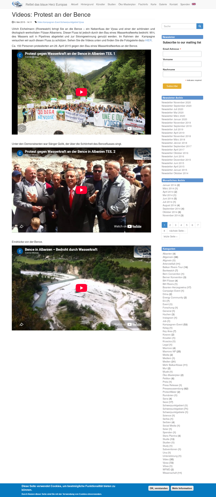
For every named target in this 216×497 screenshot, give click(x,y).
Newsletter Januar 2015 (174, 169)
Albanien (167, 253)
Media (166, 354)
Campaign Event (171, 290)
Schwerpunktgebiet (69, 22)
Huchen (167, 314)
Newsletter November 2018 (176, 136)
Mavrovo (167, 348)
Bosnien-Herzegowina (174, 287)
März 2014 (168, 188)
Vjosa (81, 22)
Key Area (167, 331)
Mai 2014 (168, 195)
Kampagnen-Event (51, 22)
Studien (112, 4)
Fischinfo (143, 4)
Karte (153, 4)
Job (165, 321)
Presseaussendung (173, 388)
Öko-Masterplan (127, 4)
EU (164, 300)
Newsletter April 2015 (173, 166)
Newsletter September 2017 (177, 146)
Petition (167, 378)
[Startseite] (19, 4)
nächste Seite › (177, 230)
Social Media (169, 425)
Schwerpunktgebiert (173, 405)
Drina (165, 294)
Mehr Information (182, 488)
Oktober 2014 (170, 212)
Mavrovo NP (169, 351)
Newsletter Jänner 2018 (174, 142)
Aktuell (74, 4)
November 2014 (171, 215)
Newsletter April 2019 (173, 132)
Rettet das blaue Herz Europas (46, 4)
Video (40, 22)
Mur (165, 368)
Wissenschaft (170, 472)
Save (165, 402)
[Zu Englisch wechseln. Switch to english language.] (193, 4)
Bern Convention (172, 273)
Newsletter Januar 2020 (174, 119)
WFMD (166, 469)
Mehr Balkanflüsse (172, 365)
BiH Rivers (168, 284)
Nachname (169, 69)
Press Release (170, 385)
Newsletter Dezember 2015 (176, 159)
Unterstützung (170, 456)
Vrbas (166, 466)
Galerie (163, 4)
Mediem (167, 358)
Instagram (168, 317)
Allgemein (168, 257)
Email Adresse (172, 49)
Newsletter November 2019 (176, 122)
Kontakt (174, 4)
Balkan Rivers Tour (173, 267)
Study (166, 445)
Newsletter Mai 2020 (173, 112)
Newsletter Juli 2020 (172, 109)
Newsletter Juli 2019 (172, 129)
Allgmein (167, 260)
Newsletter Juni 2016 (173, 156)
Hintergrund (87, 4)
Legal (166, 344)
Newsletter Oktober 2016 (175, 153)
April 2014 (168, 191)
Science (167, 415)
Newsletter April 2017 (173, 149)
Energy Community (173, 297)
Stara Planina (170, 435)
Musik (166, 371)
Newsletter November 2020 (176, 102)
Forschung (168, 307)
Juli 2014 (167, 201)
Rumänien (168, 395)
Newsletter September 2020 (177, 105)
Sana (165, 398)
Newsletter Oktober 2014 (175, 173)
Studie (166, 439)
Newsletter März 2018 (173, 139)
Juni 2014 (168, 198)
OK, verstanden (159, 488)
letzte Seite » (171, 236)
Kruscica (167, 341)
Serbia (166, 418)
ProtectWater (170, 391)
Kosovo (167, 334)
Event (166, 304)
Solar (165, 429)
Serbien (167, 422)
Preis (165, 381)
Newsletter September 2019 (177, 126)
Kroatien (167, 338)
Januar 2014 (169, 185)
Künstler (100, 4)
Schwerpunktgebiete (173, 412)
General (167, 311)
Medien (167, 361)
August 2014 (169, 205)
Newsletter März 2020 (173, 116)
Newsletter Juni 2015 (173, 163)
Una (165, 452)
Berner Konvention (173, 277)
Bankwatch (168, 270)
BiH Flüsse (168, 280)
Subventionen (170, 449)
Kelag (166, 327)
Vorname (168, 59)
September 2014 (172, 208)
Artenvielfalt (169, 263)
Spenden (185, 4)
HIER (148, 40)
